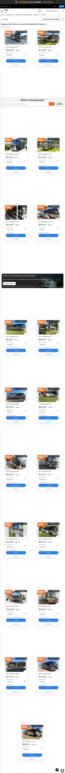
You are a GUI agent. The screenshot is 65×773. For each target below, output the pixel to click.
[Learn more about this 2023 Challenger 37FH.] (48, 664)
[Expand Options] (25, 45)
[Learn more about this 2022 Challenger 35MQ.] (16, 145)
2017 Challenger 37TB (44, 221)
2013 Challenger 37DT (12, 471)
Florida (36, 14)
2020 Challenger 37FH (44, 47)
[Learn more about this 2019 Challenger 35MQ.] (16, 664)
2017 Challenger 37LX (28, 741)
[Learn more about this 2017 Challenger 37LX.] (32, 732)
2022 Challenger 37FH (12, 606)
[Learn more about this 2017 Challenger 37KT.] (48, 597)
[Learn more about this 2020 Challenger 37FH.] (48, 38)
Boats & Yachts (4, 6)
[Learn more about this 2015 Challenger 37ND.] (48, 462)
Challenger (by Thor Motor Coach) (23, 14)
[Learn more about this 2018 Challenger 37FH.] (16, 212)
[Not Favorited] (25, 54)
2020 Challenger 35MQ (12, 404)
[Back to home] (6, 11)
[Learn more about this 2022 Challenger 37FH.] (16, 597)
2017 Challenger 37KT (44, 606)
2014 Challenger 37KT (12, 47)
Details (16, 61)
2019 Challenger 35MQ (12, 673)
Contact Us (16, 65)
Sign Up (61, 6)
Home (2, 14)
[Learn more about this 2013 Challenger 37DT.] (16, 462)
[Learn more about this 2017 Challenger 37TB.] (48, 212)
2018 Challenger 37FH (12, 221)
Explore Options (9, 283)
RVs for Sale (9, 14)
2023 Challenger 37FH (44, 673)
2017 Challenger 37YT (12, 336)
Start (51, 104)
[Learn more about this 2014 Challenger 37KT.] (16, 38)
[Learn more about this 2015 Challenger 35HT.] (48, 327)
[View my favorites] (63, 11)
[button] (57, 769)
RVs (10, 6)
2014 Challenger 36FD (44, 404)
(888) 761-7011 (54, 11)
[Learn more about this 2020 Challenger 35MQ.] (16, 395)
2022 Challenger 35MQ (12, 154)
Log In (55, 6)
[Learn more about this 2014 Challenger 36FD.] (48, 395)
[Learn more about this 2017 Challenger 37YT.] (16, 327)
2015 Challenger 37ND (44, 471)
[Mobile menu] (2, 11)
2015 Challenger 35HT (44, 336)
